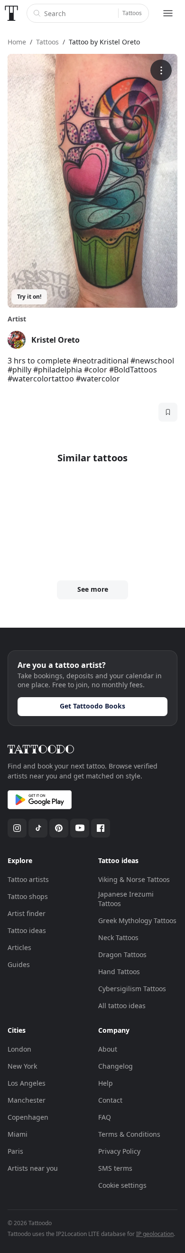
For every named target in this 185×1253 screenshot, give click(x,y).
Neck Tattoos (118, 937)
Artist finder (27, 913)
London (19, 1049)
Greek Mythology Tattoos (137, 920)
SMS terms (115, 1168)
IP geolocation (155, 1234)
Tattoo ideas (27, 930)
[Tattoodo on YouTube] (79, 828)
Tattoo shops (28, 896)
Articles (19, 947)
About (107, 1049)
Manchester (27, 1100)
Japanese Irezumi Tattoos (126, 899)
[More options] (161, 70)
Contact (110, 1100)
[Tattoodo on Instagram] (17, 828)
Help (105, 1083)
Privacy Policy (119, 1151)
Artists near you (33, 1168)
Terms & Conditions (129, 1134)
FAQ (104, 1117)
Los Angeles (27, 1083)
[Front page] (11, 13)
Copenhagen (28, 1117)
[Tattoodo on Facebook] (100, 828)
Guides (19, 964)
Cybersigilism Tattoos (132, 988)
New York (22, 1066)
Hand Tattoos (119, 971)
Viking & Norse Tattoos (134, 879)
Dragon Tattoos (122, 954)
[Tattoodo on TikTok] (37, 828)
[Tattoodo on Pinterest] (58, 828)
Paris (15, 1151)
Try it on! (29, 297)
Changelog (115, 1066)
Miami (18, 1134)
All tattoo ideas (122, 1005)
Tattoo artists (28, 879)
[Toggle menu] (167, 13)
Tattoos (132, 13)
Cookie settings (122, 1185)
